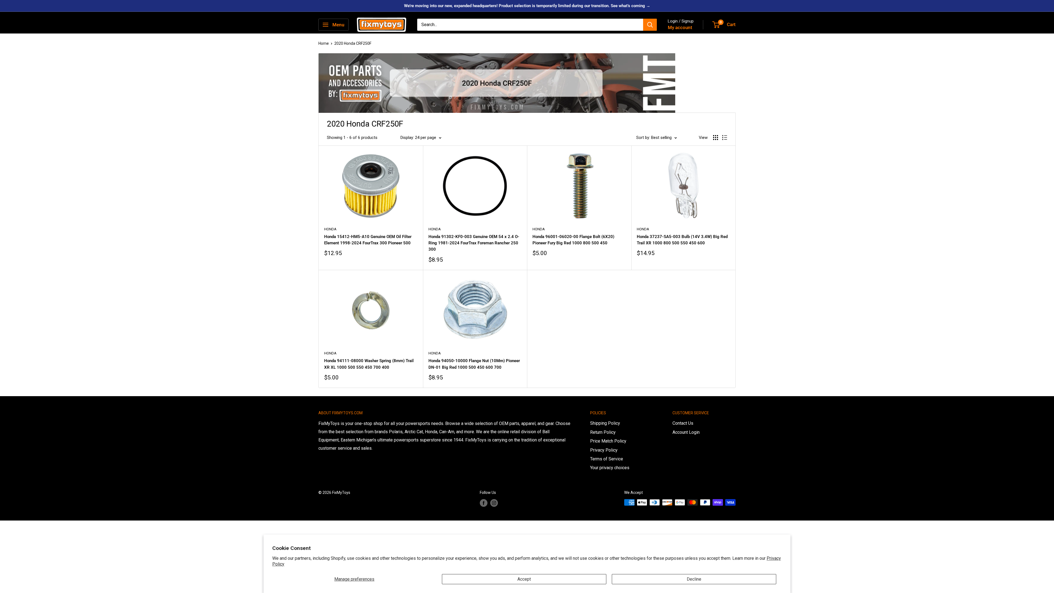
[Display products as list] (724, 137)
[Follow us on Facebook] (483, 503)
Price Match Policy (608, 441)
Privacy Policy (604, 450)
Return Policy (603, 432)
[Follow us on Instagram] (494, 503)
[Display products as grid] (715, 137)
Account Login (686, 432)
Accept (524, 579)
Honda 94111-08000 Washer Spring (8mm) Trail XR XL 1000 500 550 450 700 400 (369, 364)
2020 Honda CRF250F (352, 43)
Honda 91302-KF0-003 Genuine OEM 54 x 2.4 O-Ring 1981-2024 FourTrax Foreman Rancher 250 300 (473, 243)
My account (680, 27)
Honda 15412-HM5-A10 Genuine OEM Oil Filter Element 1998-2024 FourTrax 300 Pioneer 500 (367, 239)
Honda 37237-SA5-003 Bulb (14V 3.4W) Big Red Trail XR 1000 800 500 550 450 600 (682, 239)
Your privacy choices (609, 467)
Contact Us (682, 423)
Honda (330, 229)
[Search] (650, 25)
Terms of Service (606, 458)
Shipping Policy (605, 423)
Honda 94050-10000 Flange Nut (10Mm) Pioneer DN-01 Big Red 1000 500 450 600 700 (474, 364)
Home (323, 43)
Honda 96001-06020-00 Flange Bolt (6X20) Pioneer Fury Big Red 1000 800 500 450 (573, 239)
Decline (694, 579)
